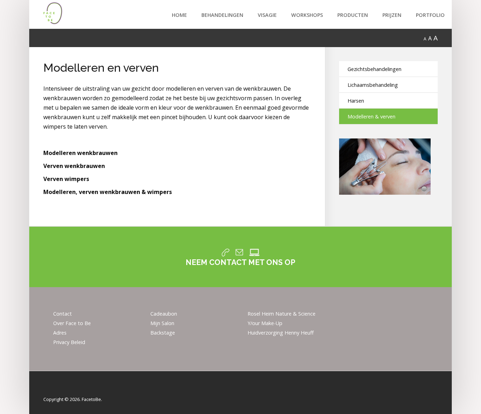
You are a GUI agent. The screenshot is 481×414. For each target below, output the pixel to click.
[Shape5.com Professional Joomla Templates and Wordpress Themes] (58, 388)
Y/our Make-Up (265, 323)
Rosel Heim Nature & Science (282, 314)
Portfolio (430, 15)
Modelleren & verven (371, 116)
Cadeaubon (163, 314)
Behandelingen (222, 15)
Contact (62, 314)
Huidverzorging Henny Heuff (281, 333)
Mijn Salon (162, 323)
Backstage (162, 333)
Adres (60, 333)
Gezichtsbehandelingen (374, 69)
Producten (352, 15)
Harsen (356, 100)
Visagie (267, 15)
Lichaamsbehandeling (373, 85)
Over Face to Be (72, 323)
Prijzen (391, 15)
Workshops (307, 15)
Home (179, 15)
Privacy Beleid (69, 342)
